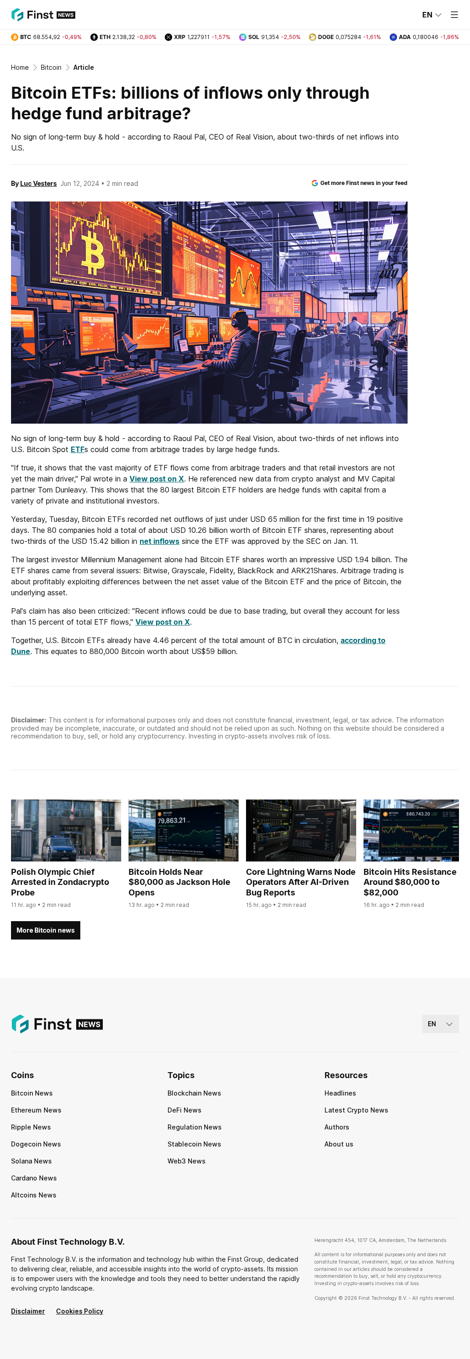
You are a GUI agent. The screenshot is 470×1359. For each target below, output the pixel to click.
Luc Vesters (38, 183)
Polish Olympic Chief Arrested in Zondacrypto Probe (60, 882)
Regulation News (195, 1127)
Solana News (31, 1161)
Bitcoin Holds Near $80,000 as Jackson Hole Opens (179, 882)
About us (339, 1144)
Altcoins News (33, 1195)
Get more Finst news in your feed (364, 182)
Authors (337, 1127)
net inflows (159, 541)
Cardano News (34, 1178)
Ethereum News (36, 1110)
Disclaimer (28, 1311)
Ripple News (31, 1127)
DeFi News (184, 1110)
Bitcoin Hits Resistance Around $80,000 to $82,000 (410, 882)
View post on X (156, 478)
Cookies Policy (79, 1311)
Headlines (340, 1093)
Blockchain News (194, 1093)
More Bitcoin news (46, 930)
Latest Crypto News (356, 1110)
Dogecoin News (36, 1144)
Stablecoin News (194, 1144)
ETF (77, 449)
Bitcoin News (32, 1093)
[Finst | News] (43, 14)
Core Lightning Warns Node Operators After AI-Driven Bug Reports (301, 882)
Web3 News (187, 1161)
